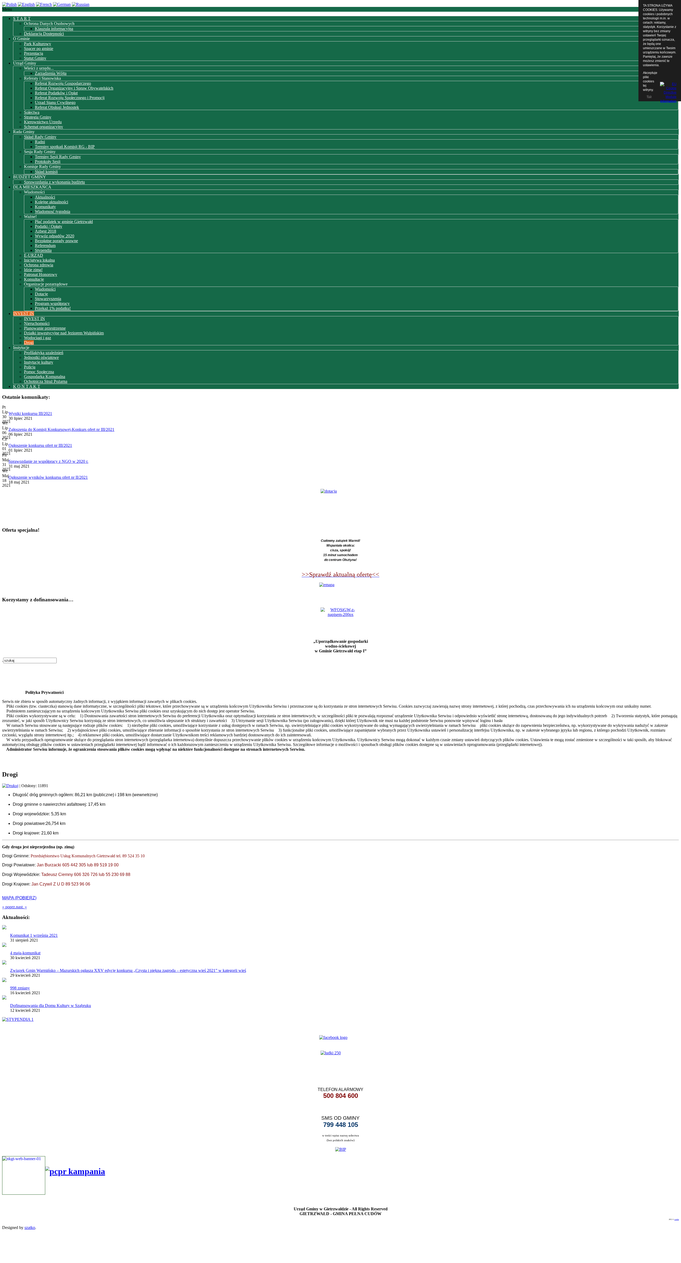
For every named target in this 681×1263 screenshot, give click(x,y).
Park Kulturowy (37, 43)
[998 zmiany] (4, 980)
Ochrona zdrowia (38, 265)
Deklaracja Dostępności (44, 33)
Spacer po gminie (38, 48)
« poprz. (9, 907)
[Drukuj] (10, 785)
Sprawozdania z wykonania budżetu (54, 182)
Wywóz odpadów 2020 (54, 236)
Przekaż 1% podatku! (53, 308)
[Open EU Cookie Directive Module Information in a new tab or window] (668, 92)
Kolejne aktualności (51, 202)
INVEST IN (23, 313)
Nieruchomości (36, 323)
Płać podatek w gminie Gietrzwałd (64, 221)
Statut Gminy (35, 58)
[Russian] (80, 4)
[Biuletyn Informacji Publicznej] (340, 1149)
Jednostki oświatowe (41, 357)
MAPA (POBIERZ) (19, 898)
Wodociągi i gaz (37, 337)
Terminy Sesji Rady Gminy (58, 156)
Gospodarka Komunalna (44, 376)
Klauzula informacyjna (54, 28)
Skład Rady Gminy (40, 137)
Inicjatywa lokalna (39, 260)
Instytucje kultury (38, 362)
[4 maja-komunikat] (4, 945)
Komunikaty (45, 206)
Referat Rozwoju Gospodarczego (63, 83)
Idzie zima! (33, 269)
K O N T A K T (26, 386)
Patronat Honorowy (40, 274)
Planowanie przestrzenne (45, 328)
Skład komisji (46, 171)
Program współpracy (52, 303)
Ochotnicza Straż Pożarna (45, 381)
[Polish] (9, 4)
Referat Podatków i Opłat (56, 93)
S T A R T (22, 18)
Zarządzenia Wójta (51, 73)
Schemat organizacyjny (43, 126)
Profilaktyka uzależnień (43, 352)
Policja (29, 367)
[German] (62, 4)
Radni (40, 142)
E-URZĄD (33, 255)
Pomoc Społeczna (39, 372)
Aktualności (45, 197)
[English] (26, 4)
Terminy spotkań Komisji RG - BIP (65, 146)
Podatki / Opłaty (48, 226)
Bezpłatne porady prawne (56, 240)
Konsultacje (34, 279)
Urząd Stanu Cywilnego (55, 102)
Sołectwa (31, 112)
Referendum (45, 245)
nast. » (21, 907)
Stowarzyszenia (48, 298)
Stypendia (43, 250)
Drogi (29, 342)
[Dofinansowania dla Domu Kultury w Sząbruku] (4, 998)
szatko (676, 1219)
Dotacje (41, 294)
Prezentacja (33, 53)
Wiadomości (45, 289)
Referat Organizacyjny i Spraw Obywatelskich (74, 88)
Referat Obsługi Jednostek (57, 107)
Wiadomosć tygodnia (52, 211)
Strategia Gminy (37, 117)
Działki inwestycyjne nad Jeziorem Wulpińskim (64, 333)
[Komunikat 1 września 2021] (4, 928)
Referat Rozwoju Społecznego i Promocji (70, 97)
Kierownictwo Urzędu (43, 122)
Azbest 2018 (45, 231)
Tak (648, 96)
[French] (44, 4)
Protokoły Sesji (47, 161)
